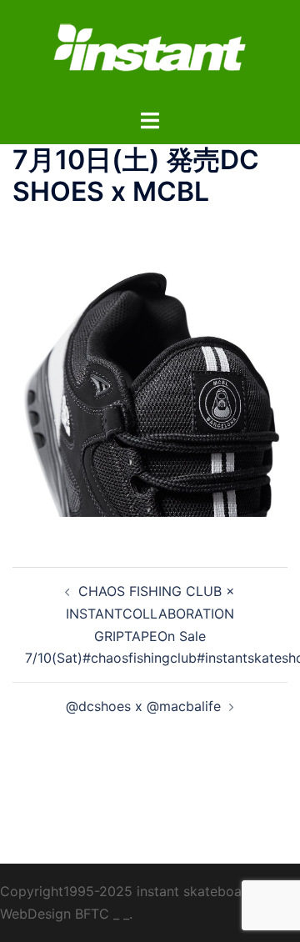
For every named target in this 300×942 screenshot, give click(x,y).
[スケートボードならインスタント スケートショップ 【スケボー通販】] (150, 52)
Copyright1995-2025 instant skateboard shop (145, 891)
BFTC (92, 913)
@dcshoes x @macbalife (143, 706)
